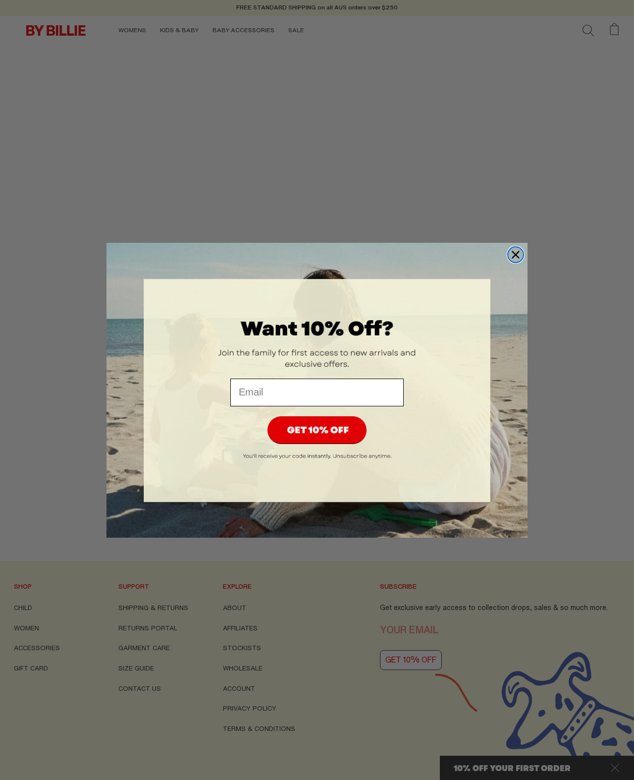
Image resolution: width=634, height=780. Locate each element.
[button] (317, 430)
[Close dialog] (516, 255)
